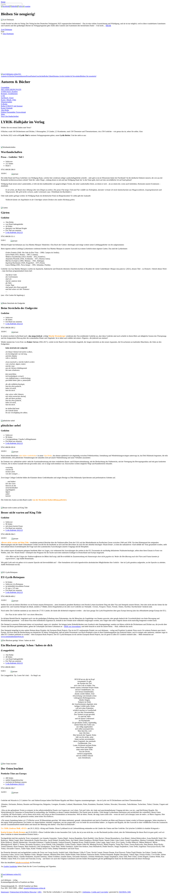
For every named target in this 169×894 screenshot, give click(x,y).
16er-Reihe (5, 110)
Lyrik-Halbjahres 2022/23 (15, 784)
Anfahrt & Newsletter (72, 76)
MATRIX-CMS (125, 892)
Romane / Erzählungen (9, 94)
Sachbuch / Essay (7, 98)
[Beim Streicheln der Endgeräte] (13, 303)
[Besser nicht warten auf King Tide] (14, 508)
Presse (28, 76)
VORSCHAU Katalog (9, 92)
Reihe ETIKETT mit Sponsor (12, 106)
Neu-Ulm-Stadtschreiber (10, 116)
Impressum (5, 892)
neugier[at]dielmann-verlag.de (34, 888)
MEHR (108, 26)
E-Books (4, 104)
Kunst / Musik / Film (8, 100)
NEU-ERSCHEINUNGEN (11, 89)
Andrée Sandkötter (10, 866)
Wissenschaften (6, 102)
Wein (3, 114)
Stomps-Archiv (58, 76)
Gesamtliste (5, 87)
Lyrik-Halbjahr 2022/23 (14, 232)
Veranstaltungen (20, 76)
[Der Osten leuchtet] (8, 764)
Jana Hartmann (8, 34)
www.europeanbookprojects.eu (12, 637)
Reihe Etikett (48, 76)
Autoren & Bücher (7, 76)
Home (3, 2)
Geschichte (40, 76)
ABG (40, 892)
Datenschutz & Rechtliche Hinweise (23, 892)
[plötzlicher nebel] (8, 421)
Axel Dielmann (6, 29)
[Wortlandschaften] (8, 147)
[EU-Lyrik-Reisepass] (9, 572)
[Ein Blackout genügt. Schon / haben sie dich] (18, 640)
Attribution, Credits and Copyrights (95, 892)
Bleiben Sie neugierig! (88, 76)
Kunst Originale (7, 108)
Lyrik (3, 96)
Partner (33, 76)
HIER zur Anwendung (72, 626)
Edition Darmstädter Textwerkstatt (13, 112)
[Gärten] (4, 208)
